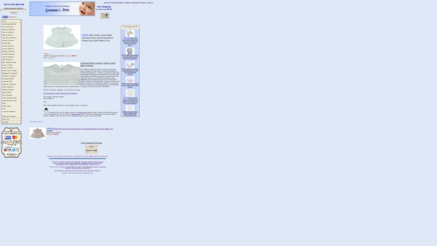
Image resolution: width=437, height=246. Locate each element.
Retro (66, 164)
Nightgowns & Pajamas (10, 73)
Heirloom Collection (8, 29)
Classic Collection (8, 32)
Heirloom (62, 161)
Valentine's (61, 163)
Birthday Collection (8, 51)
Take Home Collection (9, 38)
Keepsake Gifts (7, 81)
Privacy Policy (68, 170)
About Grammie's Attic (9, 98)
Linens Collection (7, 49)
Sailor (72, 161)
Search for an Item (81, 170)
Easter (66, 163)
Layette (100, 163)
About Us (61, 170)
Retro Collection (7, 59)
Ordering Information (9, 116)
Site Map (5, 122)
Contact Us (97, 170)
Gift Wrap (67, 168)
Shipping (127, 2)
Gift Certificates (7, 95)
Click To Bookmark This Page (91, 143)
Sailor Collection (7, 35)
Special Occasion (8, 40)
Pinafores (90, 161)
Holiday (55, 163)
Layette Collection (8, 46)
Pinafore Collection (8, 54)
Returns (143, 2)
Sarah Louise (82, 112)
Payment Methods (117, 2)
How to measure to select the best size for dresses (60, 93)
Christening (77, 161)
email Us (150, 2)
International (135, 2)
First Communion (7, 27)
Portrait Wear (6, 43)
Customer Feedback (8, 111)
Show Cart (5, 119)
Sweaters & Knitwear (9, 76)
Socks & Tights (7, 65)
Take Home (84, 161)
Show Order (90, 170)
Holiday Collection (8, 90)
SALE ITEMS (6, 92)
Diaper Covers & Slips (9, 70)
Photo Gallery (6, 106)
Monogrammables (8, 79)
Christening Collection (9, 24)
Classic (68, 161)
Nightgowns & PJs (86, 163)
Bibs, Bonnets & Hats (9, 62)
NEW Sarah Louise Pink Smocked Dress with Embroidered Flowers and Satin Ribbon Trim (83, 129)
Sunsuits (94, 163)
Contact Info (102, 166)
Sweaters (91, 164)
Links (4, 109)
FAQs (4, 103)
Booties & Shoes (7, 68)
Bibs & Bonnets (60, 164)
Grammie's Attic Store (9, 100)
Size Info (107, 2)
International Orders (88, 166)
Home (4, 21)
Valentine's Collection (9, 84)
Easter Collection (7, 87)
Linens (97, 164)
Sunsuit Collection (8, 57)
